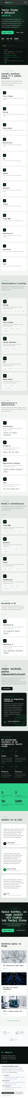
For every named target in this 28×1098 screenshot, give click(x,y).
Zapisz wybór (19, 1092)
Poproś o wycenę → (7, 32)
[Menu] (25, 3)
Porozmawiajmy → (7, 688)
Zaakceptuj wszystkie (8, 1092)
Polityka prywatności (13, 1072)
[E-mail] (4, 1061)
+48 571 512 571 (21, 930)
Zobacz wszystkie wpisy (13, 1020)
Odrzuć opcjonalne (7, 1095)
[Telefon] (6, 1061)
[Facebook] (2, 1061)
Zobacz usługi (19, 32)
